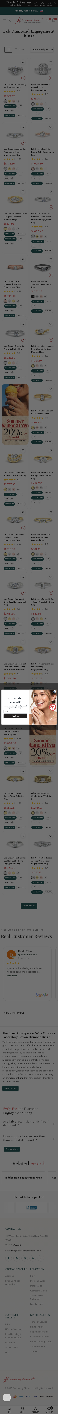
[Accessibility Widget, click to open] (52, 707)
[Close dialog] (54, 691)
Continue (15, 716)
